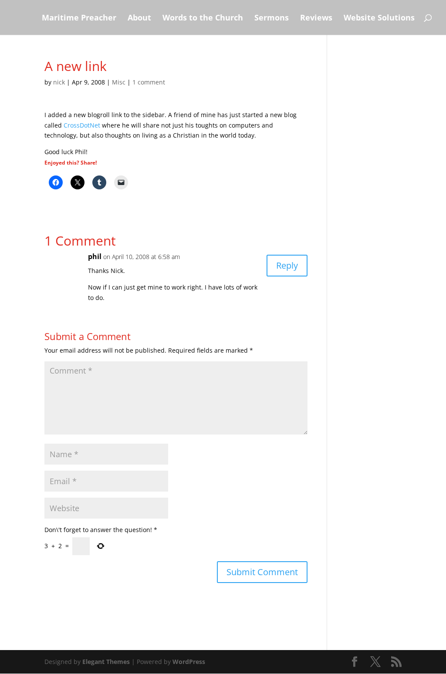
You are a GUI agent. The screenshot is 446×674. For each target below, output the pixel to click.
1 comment (148, 82)
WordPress (188, 661)
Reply (287, 265)
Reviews (316, 18)
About (139, 18)
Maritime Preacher (79, 18)
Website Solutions (379, 18)
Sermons (271, 18)
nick (59, 82)
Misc (118, 82)
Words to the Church (202, 18)
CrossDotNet (82, 125)
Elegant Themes (106, 661)
